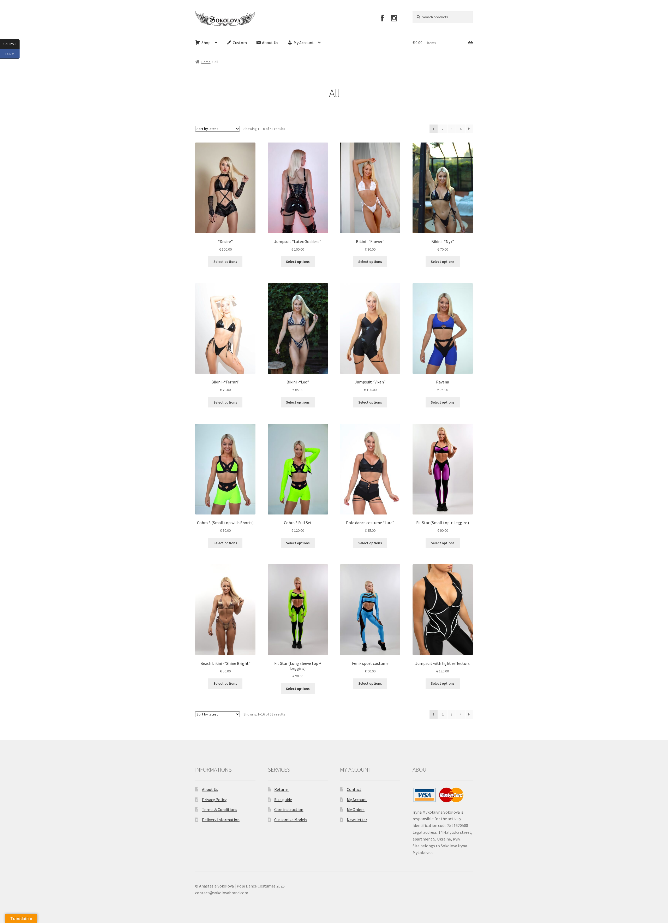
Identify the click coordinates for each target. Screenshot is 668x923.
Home (206, 62)
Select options (225, 261)
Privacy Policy (214, 799)
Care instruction (288, 809)
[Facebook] (382, 18)
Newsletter (357, 819)
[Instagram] (394, 18)
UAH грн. (11, 43)
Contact (354, 789)
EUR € (12, 53)
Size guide (283, 799)
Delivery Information (221, 819)
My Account (357, 799)
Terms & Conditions (219, 809)
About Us (210, 789)
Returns (281, 789)
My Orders (356, 809)
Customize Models (290, 819)
